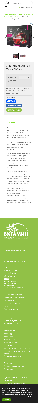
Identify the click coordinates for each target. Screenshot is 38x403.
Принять (6, 399)
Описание (11, 122)
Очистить (27, 80)
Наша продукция (10, 14)
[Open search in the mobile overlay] (19, 3)
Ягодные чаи (16, 16)
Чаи (9, 16)
